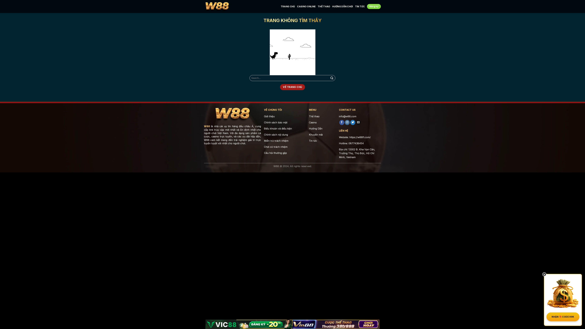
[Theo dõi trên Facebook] (341, 122)
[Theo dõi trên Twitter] (352, 122)
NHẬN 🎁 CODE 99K (563, 316)
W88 (207, 126)
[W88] (217, 6)
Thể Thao (324, 6)
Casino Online (306, 6)
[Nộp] (332, 78)
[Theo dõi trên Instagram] (347, 122)
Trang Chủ (288, 6)
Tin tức (360, 6)
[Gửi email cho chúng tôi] (358, 122)
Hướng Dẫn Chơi (342, 6)
